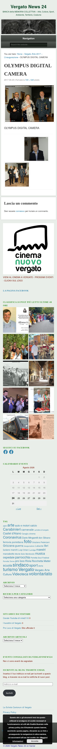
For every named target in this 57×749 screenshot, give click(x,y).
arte (10, 525)
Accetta (34, 741)
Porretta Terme (9, 561)
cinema (32, 533)
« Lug (18, 508)
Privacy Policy (9, 712)
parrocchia (22, 557)
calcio (33, 525)
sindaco (21, 564)
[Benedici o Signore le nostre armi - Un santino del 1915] (41, 427)
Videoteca (20, 573)
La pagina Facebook (16, 290)
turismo (10, 569)
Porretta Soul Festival (40, 557)
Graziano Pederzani (41, 542)
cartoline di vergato (41, 530)
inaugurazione (29, 546)
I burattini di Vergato (12, 622)
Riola (28, 561)
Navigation (29, 38)
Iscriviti (9, 692)
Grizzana (8, 545)
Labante (39, 545)
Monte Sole (20, 553)
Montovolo (30, 553)
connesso (20, 211)
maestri (41, 549)
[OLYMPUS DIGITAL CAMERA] (28, 103)
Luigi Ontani (23, 549)
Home (19, 53)
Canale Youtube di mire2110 (16, 618)
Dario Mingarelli (30, 537)
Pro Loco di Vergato (12, 627)
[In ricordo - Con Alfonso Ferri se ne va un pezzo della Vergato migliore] (15, 320)
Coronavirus (12, 537)
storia (40, 565)
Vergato (26, 569)
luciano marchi (10, 549)
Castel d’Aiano (12, 533)
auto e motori (22, 525)
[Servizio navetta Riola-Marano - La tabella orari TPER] (15, 427)
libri (46, 545)
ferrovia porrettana (13, 542)
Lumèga (32, 550)
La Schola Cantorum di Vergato (17, 707)
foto (28, 541)
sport (33, 565)
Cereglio (25, 533)
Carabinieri (12, 529)
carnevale (27, 529)
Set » (39, 508)
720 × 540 (29, 79)
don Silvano (44, 537)
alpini (5, 526)
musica (40, 553)
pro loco (20, 561)
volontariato (40, 573)
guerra (19, 545)
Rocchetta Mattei (41, 561)
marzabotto (8, 553)
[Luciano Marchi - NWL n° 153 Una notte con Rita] (41, 374)
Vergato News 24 (29, 6)
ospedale (9, 557)
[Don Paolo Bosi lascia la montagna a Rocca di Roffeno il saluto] (15, 401)
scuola (7, 565)
